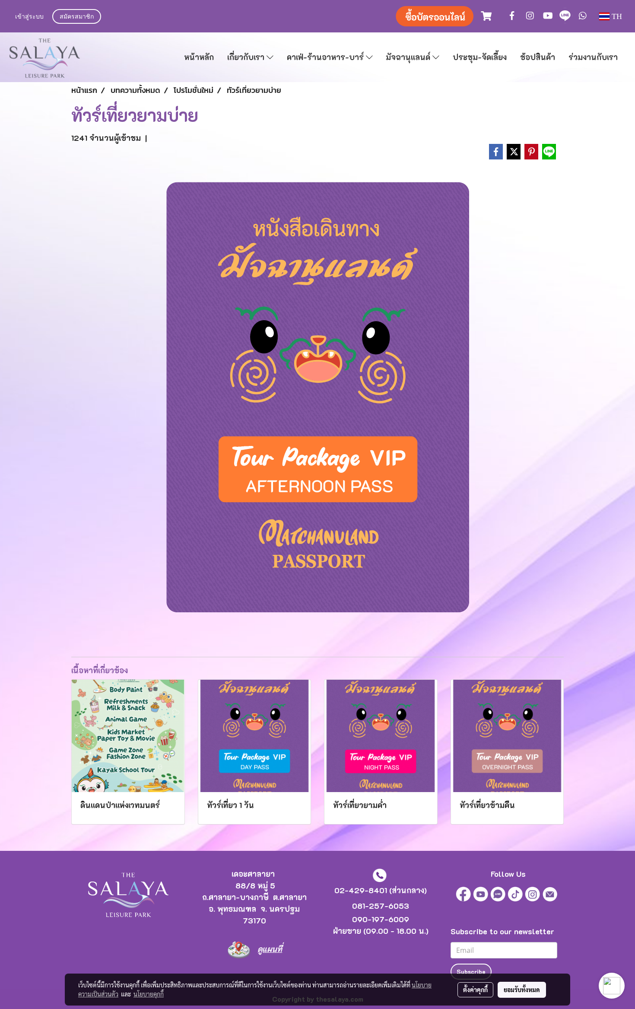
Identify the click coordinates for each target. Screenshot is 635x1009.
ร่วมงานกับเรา (593, 57)
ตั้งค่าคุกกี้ (475, 989)
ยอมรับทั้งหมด (522, 989)
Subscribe (471, 972)
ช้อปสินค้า (537, 57)
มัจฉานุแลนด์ (409, 57)
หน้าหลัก (199, 57)
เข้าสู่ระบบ (29, 17)
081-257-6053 (380, 906)
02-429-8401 (360, 890)
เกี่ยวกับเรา (247, 57)
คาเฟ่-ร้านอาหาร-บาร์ (326, 57)
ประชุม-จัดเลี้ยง (480, 57)
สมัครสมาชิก (77, 17)
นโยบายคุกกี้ (148, 994)
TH (616, 16)
